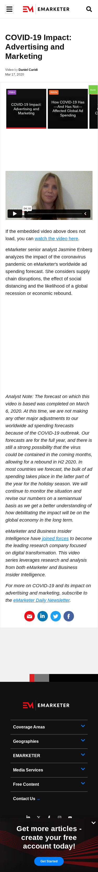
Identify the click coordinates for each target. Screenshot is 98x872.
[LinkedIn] (28, 817)
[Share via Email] (29, 616)
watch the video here (56, 238)
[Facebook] (49, 817)
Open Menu (8, 9)
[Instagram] (60, 817)
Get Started (49, 861)
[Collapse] (93, 822)
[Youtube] (70, 817)
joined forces (55, 538)
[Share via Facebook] (69, 616)
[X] (39, 817)
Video (9, 70)
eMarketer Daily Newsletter (41, 600)
